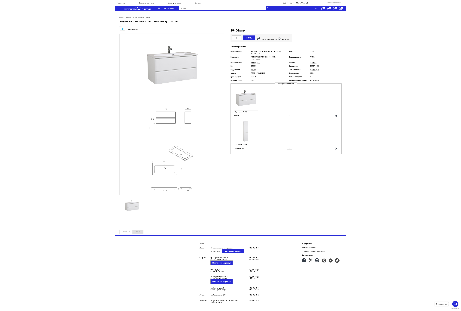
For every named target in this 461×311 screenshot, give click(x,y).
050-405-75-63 (254, 259)
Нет (311, 77)
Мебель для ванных (138, 17)
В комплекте (315, 80)
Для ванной (314, 66)
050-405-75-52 (254, 276)
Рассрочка (121, 3)
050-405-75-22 (254, 295)
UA (316, 8)
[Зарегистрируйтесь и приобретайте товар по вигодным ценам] (340, 8)
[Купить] (336, 116)
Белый (312, 73)
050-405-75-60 (254, 288)
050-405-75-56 (254, 269)
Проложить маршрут (233, 251)
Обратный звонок (334, 3)
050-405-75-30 (254, 300)
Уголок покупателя (308, 247)
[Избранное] (322, 8)
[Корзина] (334, 8)
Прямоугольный (258, 73)
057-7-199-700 (254, 271)
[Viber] (324, 260)
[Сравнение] (328, 8)
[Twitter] (311, 260)
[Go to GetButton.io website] (455, 308)
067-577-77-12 (302, 3)
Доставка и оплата (146, 3)
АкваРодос (255, 62)
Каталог (128, 17)
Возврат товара (307, 255)
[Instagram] (317, 260)
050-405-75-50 (288, 3)
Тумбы (148, 17)
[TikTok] (337, 260)
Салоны (198, 3)
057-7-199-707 (254, 290)
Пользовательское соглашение (313, 251)
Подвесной (314, 69)
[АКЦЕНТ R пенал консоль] (286, 131)
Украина (313, 62)
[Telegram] (330, 260)
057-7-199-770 (254, 278)
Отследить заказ (174, 3)
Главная (121, 17)
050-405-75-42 (254, 258)
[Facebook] (304, 260)
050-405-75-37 (254, 248)
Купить (249, 38)
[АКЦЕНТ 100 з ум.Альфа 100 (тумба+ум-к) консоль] (286, 99)
